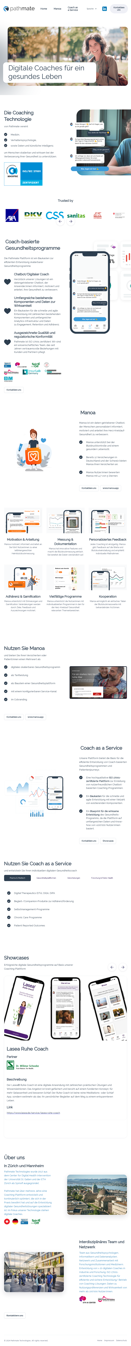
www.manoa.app (111, 488)
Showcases (108, 841)
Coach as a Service (73, 8)
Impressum (109, 1340)
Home (43, 8)
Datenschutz (121, 1340)
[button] (91, 9)
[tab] (17, 878)
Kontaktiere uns (118, 8)
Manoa (57, 8)
